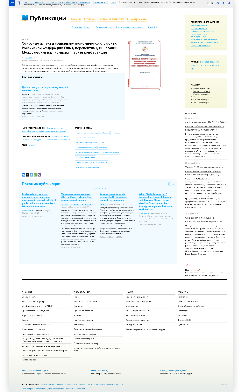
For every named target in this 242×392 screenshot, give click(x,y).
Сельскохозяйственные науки (205, 96)
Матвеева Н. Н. (28, 210)
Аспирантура (80, 324)
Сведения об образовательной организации (42, 345)
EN (212, 3)
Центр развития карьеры (85, 334)
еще (192, 68)
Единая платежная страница (34, 355)
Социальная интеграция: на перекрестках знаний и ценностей (203, 219)
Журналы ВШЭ (184, 320)
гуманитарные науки (199, 34)
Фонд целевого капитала (33, 329)
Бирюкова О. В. (66, 204)
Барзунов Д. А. (78, 204)
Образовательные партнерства (88, 343)
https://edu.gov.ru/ (99, 370)
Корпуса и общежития (32, 315)
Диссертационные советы (138, 310)
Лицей (77, 296)
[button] (91, 188)
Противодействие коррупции (35, 334)
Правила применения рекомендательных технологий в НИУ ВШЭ (48, 388)
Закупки (25, 320)
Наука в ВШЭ (152, 27)
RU (208, 3)
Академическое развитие (137, 320)
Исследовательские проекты (139, 301)
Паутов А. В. (88, 204)
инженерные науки (199, 36)
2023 (193, 65)
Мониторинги (132, 306)
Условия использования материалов (71, 384)
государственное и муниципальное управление (202, 29)
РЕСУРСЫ (183, 292)
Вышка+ (77, 315)
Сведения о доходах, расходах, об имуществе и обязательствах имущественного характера (44, 340)
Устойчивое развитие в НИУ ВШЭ (37, 306)
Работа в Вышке (29, 359)
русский (32, 145)
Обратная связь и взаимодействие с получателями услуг (97, 349)
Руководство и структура (33, 301)
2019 (212, 65)
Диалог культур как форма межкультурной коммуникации (45, 89)
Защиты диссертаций (135, 315)
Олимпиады (79, 306)
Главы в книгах (111, 19)
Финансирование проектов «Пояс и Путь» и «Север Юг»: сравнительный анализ (76, 197)
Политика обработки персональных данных (105, 384)
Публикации (48, 18)
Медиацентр (183, 315)
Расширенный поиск (104, 27)
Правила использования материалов (129, 27)
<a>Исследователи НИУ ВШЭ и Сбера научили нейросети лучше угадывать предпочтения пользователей (205, 126)
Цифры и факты (29, 296)
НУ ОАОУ (28, 57)
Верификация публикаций (81, 27)
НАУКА (129, 292)
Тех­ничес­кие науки (201, 102)
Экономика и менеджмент (55, 131)
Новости (190, 113)
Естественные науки (201, 91)
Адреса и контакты (47, 384)
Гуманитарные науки (201, 88)
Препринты (137, 19)
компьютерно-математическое (204, 39)
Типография (183, 310)
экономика (205, 45)
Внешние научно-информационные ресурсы (146, 329)
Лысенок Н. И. (144, 214)
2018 (217, 65)
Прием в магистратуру (84, 320)
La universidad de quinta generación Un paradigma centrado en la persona (113, 197)
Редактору (223, 384)
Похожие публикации (41, 183)
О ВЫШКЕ (27, 292)
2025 (212, 62)
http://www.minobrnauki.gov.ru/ (36, 370)
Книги (76, 19)
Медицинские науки (201, 94)
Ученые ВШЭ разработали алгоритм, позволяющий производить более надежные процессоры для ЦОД (204, 170)
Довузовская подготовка (85, 301)
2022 (198, 65)
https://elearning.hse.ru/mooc (173, 370)
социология (196, 45)
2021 (202, 65)
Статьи (90, 19)
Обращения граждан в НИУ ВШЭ (36, 324)
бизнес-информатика (200, 25)
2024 (217, 62)
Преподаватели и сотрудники (35, 310)
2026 (207, 62)
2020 (207, 65)
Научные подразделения (137, 296)
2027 (202, 62)
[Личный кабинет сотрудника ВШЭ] (223, 3)
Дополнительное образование (88, 329)
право (215, 42)
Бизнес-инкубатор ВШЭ (84, 338)
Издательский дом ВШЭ (188, 301)
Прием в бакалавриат (83, 310)
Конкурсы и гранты (134, 324)
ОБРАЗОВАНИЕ (82, 292)
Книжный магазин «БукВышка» (191, 306)
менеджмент (206, 42)
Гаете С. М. (104, 204)
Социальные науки (201, 99)
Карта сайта (81, 388)
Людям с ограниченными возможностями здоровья (45, 350)
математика (196, 42)
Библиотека (183, 296)
